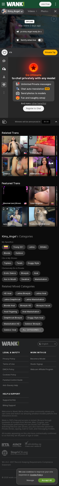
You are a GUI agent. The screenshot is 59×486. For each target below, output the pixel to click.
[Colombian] (6, 247)
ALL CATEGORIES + (32, 330)
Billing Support (9, 405)
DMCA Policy (8, 369)
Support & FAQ (9, 400)
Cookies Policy (9, 375)
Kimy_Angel (9, 236)
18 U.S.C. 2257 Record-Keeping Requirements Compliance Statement (27, 463)
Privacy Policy (9, 359)
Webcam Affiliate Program (41, 369)
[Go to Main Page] (18, 4)
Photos (46, 11)
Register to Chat (33, 108)
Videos (32, 11)
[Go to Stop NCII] (19, 453)
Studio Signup (36, 364)
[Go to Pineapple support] (5, 453)
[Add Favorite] (5, 52)
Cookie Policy (36, 475)
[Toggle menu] (3, 4)
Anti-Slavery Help (10, 385)
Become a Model (37, 359)
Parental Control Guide (12, 380)
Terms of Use (9, 364)
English (45, 344)
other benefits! (38, 103)
